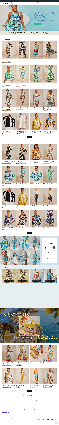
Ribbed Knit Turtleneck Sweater (6, 131)
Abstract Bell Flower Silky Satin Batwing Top (35, 83)
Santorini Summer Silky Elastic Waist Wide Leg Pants (22, 363)
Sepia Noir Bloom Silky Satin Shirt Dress (21, 161)
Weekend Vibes (49, 307)
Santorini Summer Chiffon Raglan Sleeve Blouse (8, 385)
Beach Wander (8, 307)
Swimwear (49, 283)
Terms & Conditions (32, 409)
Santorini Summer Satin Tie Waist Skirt (35, 385)
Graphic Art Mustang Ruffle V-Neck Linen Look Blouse (8, 84)
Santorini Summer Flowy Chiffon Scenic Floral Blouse (49, 108)
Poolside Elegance (22, 307)
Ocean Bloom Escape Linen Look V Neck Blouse (8, 183)
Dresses (36, 283)
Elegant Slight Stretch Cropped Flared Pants (21, 131)
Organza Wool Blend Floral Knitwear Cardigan (49, 205)
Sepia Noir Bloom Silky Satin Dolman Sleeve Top (8, 161)
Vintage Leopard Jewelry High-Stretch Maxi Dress (22, 107)
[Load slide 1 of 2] (27, 35)
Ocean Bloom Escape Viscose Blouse (34, 183)
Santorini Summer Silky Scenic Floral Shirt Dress (36, 107)
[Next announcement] (56, 1)
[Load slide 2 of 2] (29, 35)
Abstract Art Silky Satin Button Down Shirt (49, 131)
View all (29, 233)
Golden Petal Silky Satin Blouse (20, 227)
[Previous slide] (26, 36)
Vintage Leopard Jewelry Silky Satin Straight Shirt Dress (8, 108)
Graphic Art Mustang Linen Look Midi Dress (49, 183)
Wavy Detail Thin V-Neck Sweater (34, 205)
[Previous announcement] (2, 1)
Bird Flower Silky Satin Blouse (34, 227)
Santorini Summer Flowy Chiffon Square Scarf (49, 362)
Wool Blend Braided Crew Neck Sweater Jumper (36, 131)
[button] (16, 3)
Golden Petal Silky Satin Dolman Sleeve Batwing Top (8, 60)
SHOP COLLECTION (29, 325)
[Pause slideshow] (33, 36)
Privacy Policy (26, 409)
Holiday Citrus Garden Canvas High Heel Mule (36, 362)
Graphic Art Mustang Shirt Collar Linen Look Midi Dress (22, 84)
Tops (8, 283)
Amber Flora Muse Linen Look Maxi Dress (48, 161)
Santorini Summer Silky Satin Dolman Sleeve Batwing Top (8, 363)
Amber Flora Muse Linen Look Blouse (35, 161)
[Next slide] (31, 36)
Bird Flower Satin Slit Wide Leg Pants (48, 227)
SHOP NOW (29, 250)
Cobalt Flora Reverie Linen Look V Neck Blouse (8, 227)
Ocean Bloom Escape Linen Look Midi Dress (22, 183)
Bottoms (22, 283)
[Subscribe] (36, 400)
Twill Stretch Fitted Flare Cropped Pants (21, 385)
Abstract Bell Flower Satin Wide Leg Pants (48, 83)
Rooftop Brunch (36, 307)
